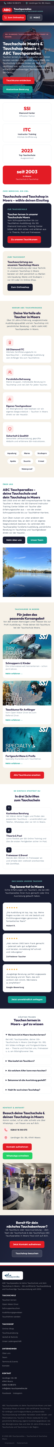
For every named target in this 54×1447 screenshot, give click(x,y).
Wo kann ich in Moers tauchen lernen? (27, 1034)
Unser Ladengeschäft (11, 1341)
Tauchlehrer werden (11, 1317)
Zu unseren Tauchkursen (24, 239)
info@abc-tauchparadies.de (14, 1388)
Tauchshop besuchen (27, 1253)
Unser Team (37, 540)
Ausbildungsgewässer (12, 1312)
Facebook (6, 1393)
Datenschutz (22, 1443)
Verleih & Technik (10, 1337)
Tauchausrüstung (10, 1333)
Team (4, 1357)
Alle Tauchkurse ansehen (27, 775)
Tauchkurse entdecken (18, 80)
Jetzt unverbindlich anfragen (27, 999)
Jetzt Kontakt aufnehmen (27, 1244)
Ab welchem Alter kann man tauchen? (27, 1070)
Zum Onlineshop (16, 17)
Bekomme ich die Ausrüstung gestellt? (27, 1080)
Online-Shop (8, 1329)
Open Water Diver (10, 1304)
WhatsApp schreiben (17, 1155)
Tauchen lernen (9, 1300)
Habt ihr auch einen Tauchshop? (24, 1089)
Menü (37, 17)
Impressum (9, 1443)
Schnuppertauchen (11, 1308)
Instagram (17, 1393)
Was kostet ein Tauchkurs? (21, 1061)
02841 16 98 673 (14, 3)
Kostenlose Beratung (17, 89)
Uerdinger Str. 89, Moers (39, 3)
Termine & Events (10, 1361)
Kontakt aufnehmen (17, 1147)
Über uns (6, 1353)
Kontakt (5, 1366)
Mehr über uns (14, 540)
